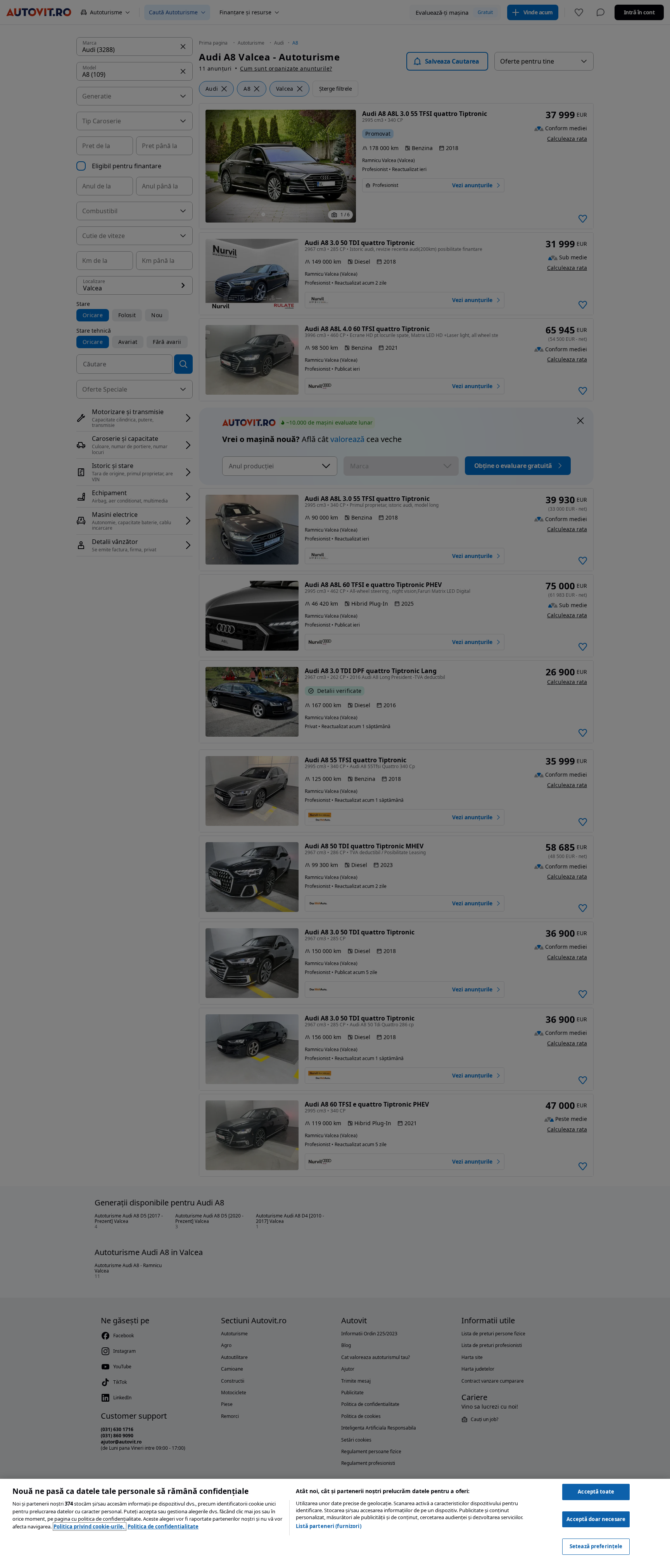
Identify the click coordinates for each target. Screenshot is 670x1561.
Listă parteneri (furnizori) (328, 1526)
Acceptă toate (596, 1491)
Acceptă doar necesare (595, 1519)
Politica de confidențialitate (163, 1526)
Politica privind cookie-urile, (90, 1526)
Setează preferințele (596, 1546)
